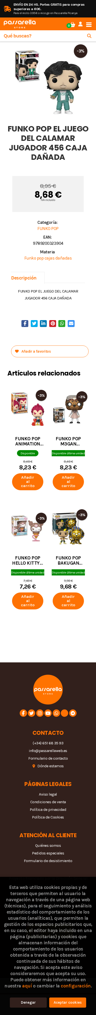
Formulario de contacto (48, 758)
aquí (27, 986)
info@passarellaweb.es (48, 750)
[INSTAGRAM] (40, 713)
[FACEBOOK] (23, 713)
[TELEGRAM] (73, 713)
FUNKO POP (48, 228)
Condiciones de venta (48, 802)
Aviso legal (48, 794)
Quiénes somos (48, 845)
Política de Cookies (48, 817)
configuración (76, 986)
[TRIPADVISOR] (64, 713)
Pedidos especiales (48, 853)
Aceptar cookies (68, 1002)
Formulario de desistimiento (48, 860)
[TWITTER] (31, 713)
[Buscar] (89, 35)
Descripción (24, 278)
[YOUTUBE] (48, 713)
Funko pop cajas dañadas (48, 258)
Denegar (28, 1002)
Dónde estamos (50, 766)
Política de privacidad (48, 809)
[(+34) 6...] (56, 713)
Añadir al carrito (28, 481)
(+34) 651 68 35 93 (48, 743)
